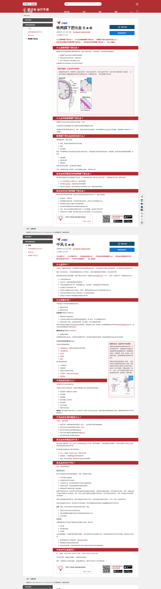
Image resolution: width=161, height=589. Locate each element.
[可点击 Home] (141, 217)
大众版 (33, 4)
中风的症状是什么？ (87, 256)
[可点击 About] (141, 220)
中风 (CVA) (27, 15)
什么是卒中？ (60, 256)
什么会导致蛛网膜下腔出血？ (84, 40)
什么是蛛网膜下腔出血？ (64, 40)
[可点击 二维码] (141, 210)
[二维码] (91, 27)
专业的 (26, 4)
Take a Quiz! (87, 221)
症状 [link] (84, 12)
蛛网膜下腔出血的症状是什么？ (107, 40)
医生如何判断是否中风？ (124, 256)
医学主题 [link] (66, 12)
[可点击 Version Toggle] (141, 207)
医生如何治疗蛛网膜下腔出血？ (94, 42)
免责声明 (33, 229)
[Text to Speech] (87, 27)
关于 (28, 229)
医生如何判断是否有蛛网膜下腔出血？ (69, 42)
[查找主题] (141, 200)
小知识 (64, 23)
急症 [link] (100, 12)
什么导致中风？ (73, 256)
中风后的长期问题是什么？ (105, 256)
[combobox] (83, 4)
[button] (131, 11)
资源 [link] (116, 12)
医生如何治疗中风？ (63, 259)
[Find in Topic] (84, 27)
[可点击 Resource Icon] (141, 214)
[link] (42, 4)
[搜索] (100, 4)
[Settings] (137, 4)
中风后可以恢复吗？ (78, 259)
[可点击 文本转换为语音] (141, 203)
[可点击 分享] (142, 197)
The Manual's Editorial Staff (81, 32)
